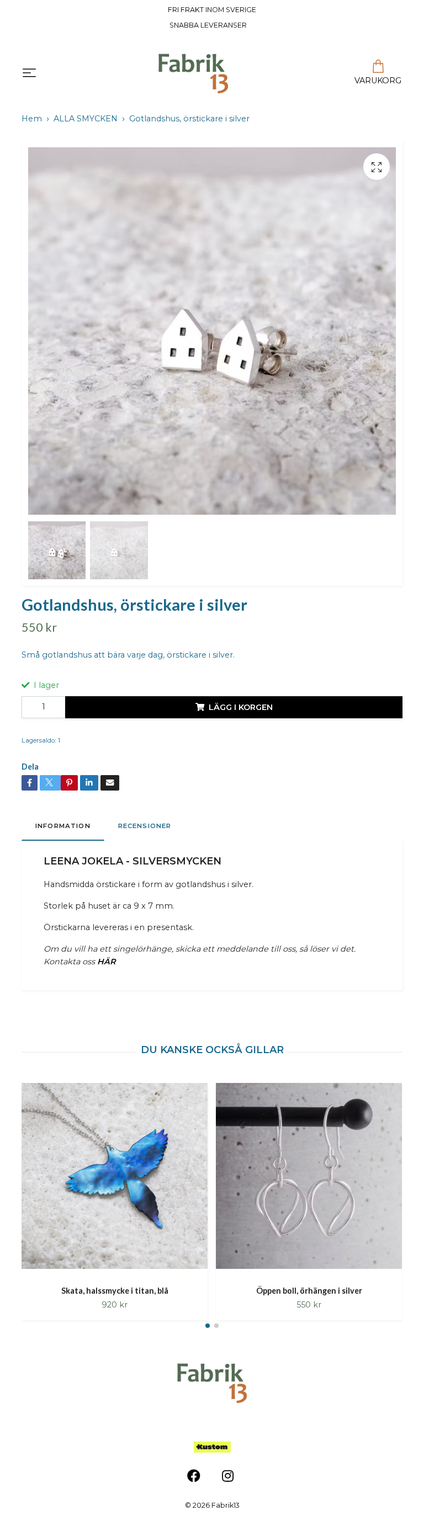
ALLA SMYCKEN (86, 119)
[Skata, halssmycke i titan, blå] (115, 1180)
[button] (207, 1325)
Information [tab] (63, 826)
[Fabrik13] (193, 73)
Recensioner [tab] (145, 826)
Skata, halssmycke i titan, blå (114, 1290)
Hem (32, 119)
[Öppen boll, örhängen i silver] (309, 1180)
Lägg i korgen (241, 707)
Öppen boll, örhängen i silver (309, 1290)
